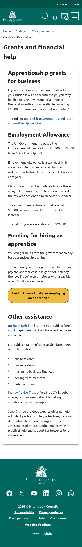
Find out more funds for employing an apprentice (38, 295)
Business (21, 31)
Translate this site (66, 4)
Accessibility (24, 512)
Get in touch (59, 518)
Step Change (17, 411)
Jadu (48, 533)
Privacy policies (51, 512)
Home (7, 31)
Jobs (41, 518)
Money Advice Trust (22, 392)
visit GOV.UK (57, 224)
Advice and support (44, 31)
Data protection (21, 518)
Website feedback (38, 524)
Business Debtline (20, 325)
